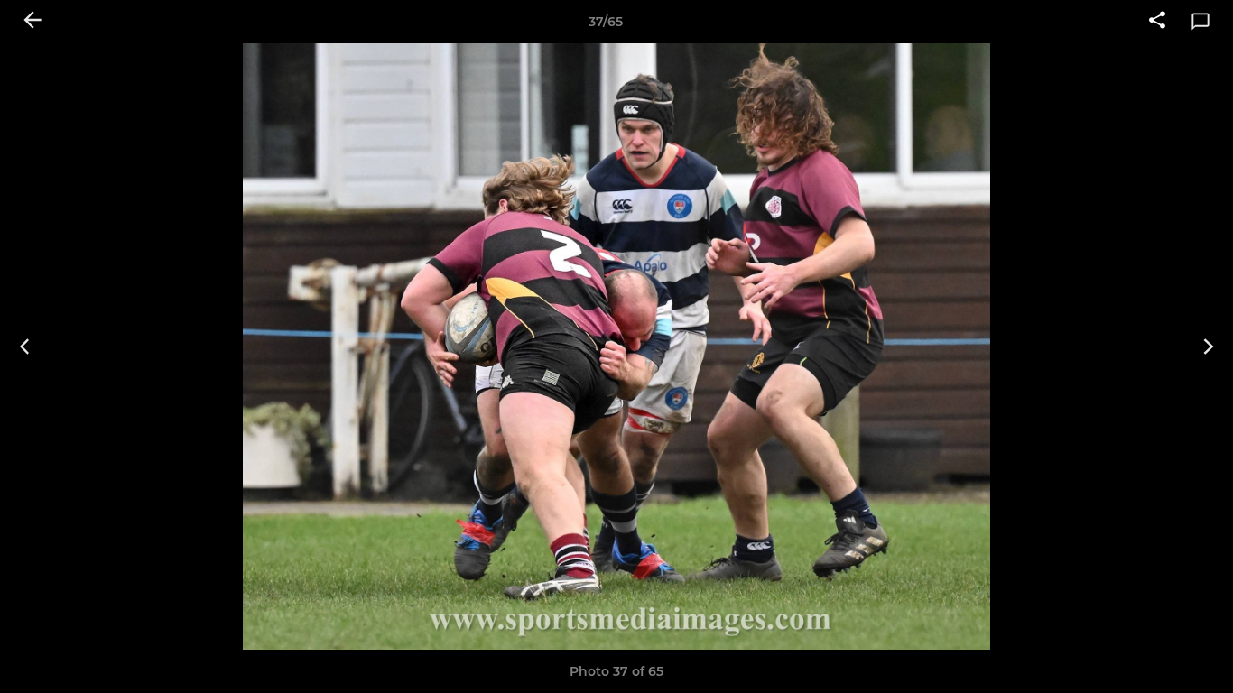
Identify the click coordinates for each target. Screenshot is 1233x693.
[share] (1157, 21)
